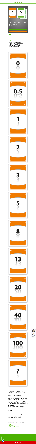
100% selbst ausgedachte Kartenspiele (14, 426)
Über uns (2, 436)
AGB (1, 440)
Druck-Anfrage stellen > (18, 442)
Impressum (2, 439)
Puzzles (10, 424)
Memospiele (11, 425)
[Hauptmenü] (34, 2)
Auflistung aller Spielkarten (21, 428)
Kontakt (2, 437)
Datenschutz (2, 438)
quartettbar (18, 2)
